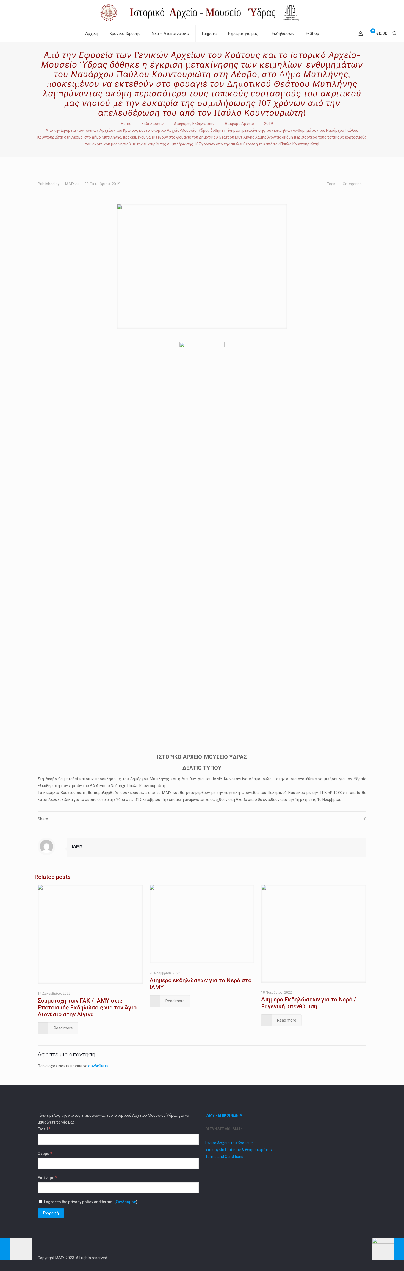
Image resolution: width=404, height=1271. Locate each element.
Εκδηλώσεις (153, 123)
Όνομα (45, 1153)
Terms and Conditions (224, 1156)
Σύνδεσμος (126, 1202)
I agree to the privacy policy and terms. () (90, 1202)
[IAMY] (202, 12)
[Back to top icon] (360, 1258)
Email (44, 1129)
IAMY (69, 184)
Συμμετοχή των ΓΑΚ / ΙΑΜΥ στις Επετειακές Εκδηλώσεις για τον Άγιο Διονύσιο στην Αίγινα (87, 1007)
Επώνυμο (47, 1177)
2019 (268, 123)
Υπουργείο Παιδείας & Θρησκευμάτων (239, 1149)
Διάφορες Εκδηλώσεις (194, 123)
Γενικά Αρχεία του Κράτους (229, 1143)
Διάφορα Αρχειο (239, 123)
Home (126, 123)
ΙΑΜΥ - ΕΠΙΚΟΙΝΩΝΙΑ (223, 1115)
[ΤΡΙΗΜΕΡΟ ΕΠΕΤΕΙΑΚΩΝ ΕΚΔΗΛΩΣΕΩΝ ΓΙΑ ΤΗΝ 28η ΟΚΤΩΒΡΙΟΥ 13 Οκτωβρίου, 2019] (16, 1249)
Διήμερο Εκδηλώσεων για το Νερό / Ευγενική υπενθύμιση (308, 1003)
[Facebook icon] (347, 1257)
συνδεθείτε (98, 1066)
